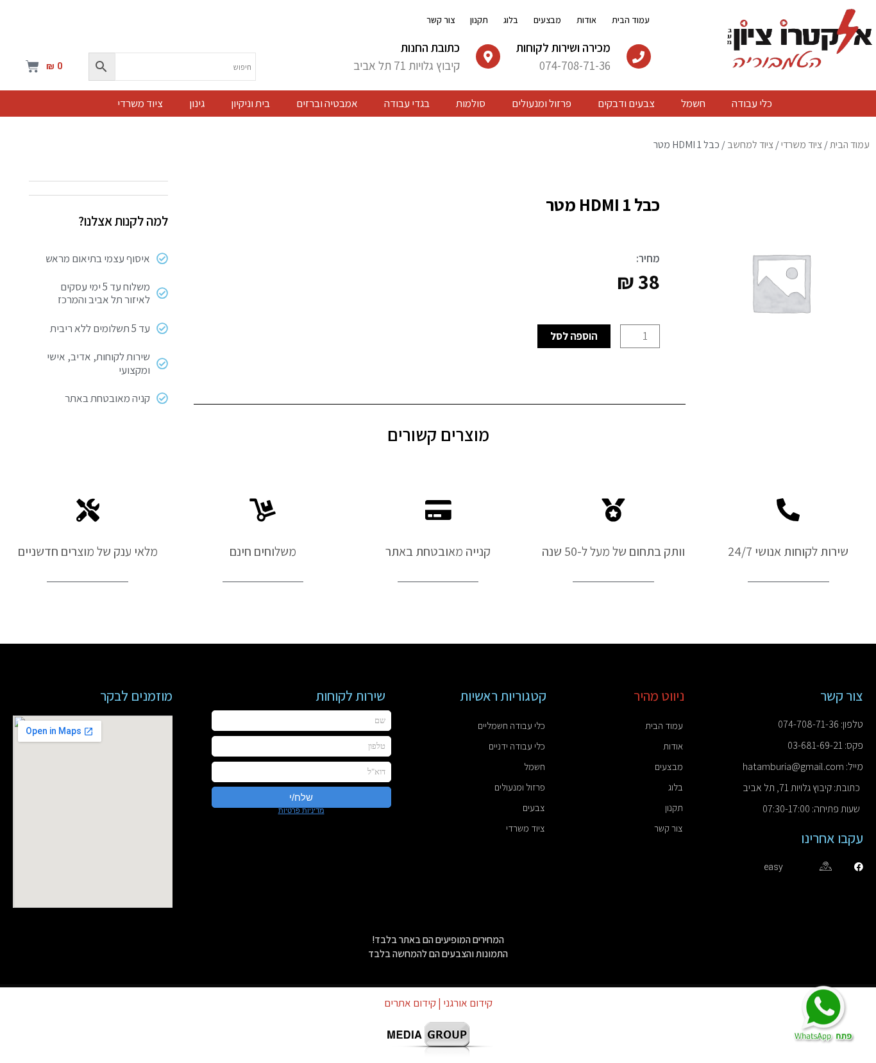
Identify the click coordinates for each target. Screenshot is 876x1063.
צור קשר (440, 20)
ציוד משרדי (801, 144)
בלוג (510, 20)
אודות (586, 20)
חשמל (534, 766)
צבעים (534, 807)
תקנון (479, 20)
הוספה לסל (574, 336)
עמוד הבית (631, 20)
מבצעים (547, 20)
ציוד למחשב (750, 144)
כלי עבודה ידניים (517, 746)
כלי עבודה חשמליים (511, 725)
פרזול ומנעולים (519, 787)
